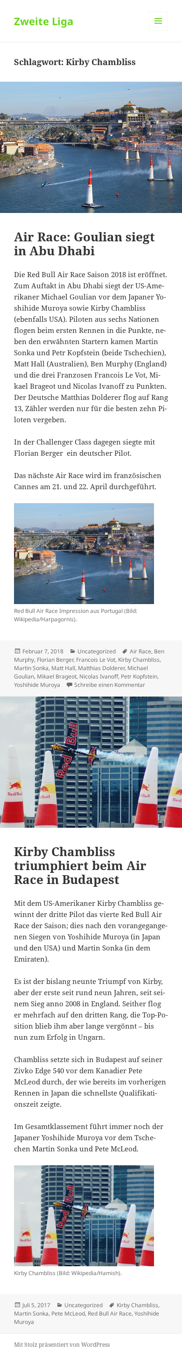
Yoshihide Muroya (37, 685)
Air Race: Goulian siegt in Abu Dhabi (84, 243)
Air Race (140, 651)
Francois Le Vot (95, 660)
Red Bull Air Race (110, 1313)
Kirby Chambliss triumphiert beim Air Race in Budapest (80, 865)
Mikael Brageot (57, 676)
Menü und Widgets (158, 30)
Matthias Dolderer (101, 668)
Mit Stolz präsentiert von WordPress (62, 1345)
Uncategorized (96, 651)
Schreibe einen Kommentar (109, 685)
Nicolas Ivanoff (98, 676)
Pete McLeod (68, 1313)
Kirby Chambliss (139, 660)
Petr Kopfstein (139, 676)
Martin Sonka (31, 668)
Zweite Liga (43, 21)
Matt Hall (63, 668)
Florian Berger (55, 660)
